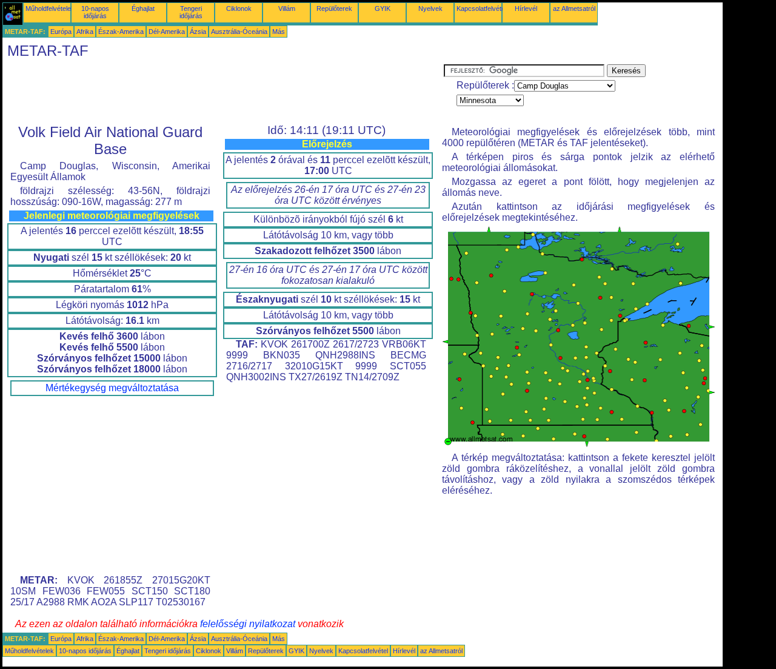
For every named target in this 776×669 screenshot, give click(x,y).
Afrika (84, 31)
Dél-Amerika (167, 31)
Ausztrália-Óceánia (239, 31)
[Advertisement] (223, 91)
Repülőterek (334, 8)
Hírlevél (526, 8)
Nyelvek (430, 8)
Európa (61, 31)
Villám (286, 8)
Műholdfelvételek (50, 8)
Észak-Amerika (121, 31)
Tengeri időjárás (190, 12)
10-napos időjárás (95, 12)
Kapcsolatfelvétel (481, 8)
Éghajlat (143, 8)
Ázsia (198, 31)
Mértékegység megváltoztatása (112, 388)
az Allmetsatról (574, 8)
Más (278, 31)
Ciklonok (239, 8)
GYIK (382, 8)
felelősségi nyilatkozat (247, 624)
